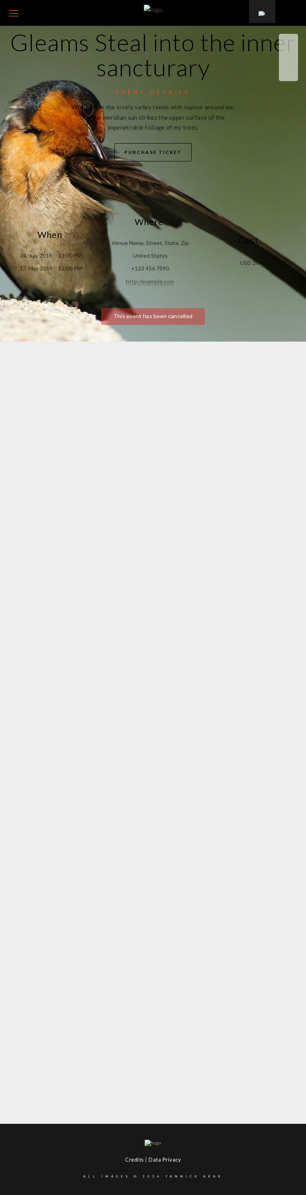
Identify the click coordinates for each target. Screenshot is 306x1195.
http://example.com (150, 281)
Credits (134, 1159)
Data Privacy (165, 1159)
